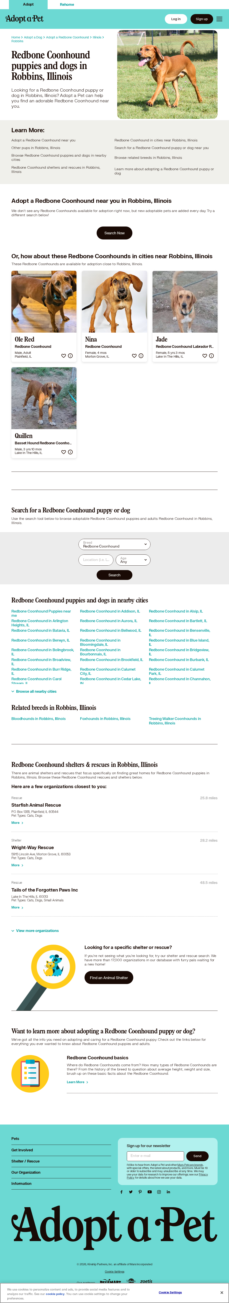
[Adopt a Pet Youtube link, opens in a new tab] (150, 1192)
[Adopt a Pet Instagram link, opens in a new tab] (160, 1192)
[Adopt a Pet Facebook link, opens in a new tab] (122, 1192)
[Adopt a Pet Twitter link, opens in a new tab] (132, 1192)
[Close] (222, 1293)
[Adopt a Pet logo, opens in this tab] (114, 1232)
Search (114, 575)
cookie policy (55, 1294)
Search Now (114, 233)
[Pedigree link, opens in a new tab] (130, 1281)
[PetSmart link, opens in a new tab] (110, 1281)
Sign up (202, 19)
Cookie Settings (114, 1271)
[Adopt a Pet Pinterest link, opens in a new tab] (141, 1192)
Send (197, 1156)
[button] (63, 356)
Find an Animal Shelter (109, 978)
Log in (176, 19)
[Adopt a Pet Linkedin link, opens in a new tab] (168, 1192)
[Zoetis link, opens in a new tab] (146, 1281)
